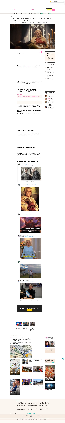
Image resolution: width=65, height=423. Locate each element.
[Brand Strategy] (31, 416)
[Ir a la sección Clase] (32, 9)
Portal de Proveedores (40, 418)
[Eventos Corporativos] (27, 416)
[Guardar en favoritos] (41, 52)
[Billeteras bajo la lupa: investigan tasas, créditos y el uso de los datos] (38, 369)
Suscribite (28, 418)
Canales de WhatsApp (22, 418)
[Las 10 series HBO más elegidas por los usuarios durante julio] (32, 324)
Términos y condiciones (33, 419)
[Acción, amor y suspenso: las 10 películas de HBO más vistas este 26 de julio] (19, 324)
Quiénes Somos (33, 418)
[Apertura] (23, 416)
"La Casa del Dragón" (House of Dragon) (26, 66)
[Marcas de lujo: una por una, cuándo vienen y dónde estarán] (25, 362)
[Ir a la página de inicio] (13, 9)
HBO (16, 316)
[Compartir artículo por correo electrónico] (23, 53)
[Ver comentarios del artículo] (25, 53)
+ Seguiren (38, 52)
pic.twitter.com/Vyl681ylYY (22, 107)
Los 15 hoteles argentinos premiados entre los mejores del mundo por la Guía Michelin (50, 54)
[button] (63, 359)
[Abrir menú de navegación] (10, 9)
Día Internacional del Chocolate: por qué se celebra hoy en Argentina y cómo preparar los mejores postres (50, 58)
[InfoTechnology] (40, 416)
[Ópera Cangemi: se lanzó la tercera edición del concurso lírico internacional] (46, 107)
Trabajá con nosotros (47, 418)
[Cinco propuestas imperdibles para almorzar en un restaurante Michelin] (46, 99)
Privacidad (37, 419)
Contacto (16, 418)
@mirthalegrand (33, 106)
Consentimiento (40, 419)
